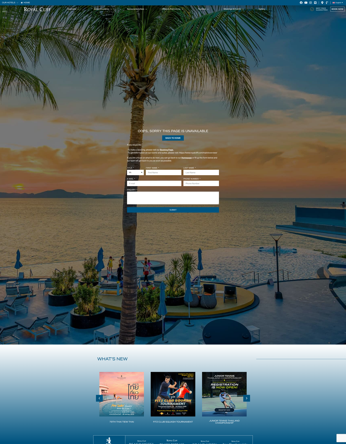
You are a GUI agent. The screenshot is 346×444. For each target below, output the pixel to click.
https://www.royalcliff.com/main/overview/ (198, 152)
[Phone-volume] (327, 2)
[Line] (315, 2)
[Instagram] (310, 2)
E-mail (130, 179)
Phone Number (191, 179)
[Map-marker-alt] (322, 2)
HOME (27, 2)
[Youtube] (306, 2)
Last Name (189, 168)
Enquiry (131, 190)
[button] (16, 2)
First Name (152, 168)
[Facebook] (301, 2)
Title (130, 168)
